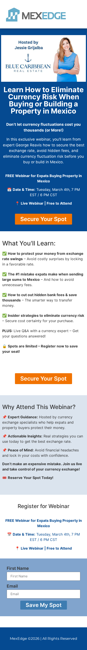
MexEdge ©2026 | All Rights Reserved (43, 638)
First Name (18, 568)
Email (12, 586)
